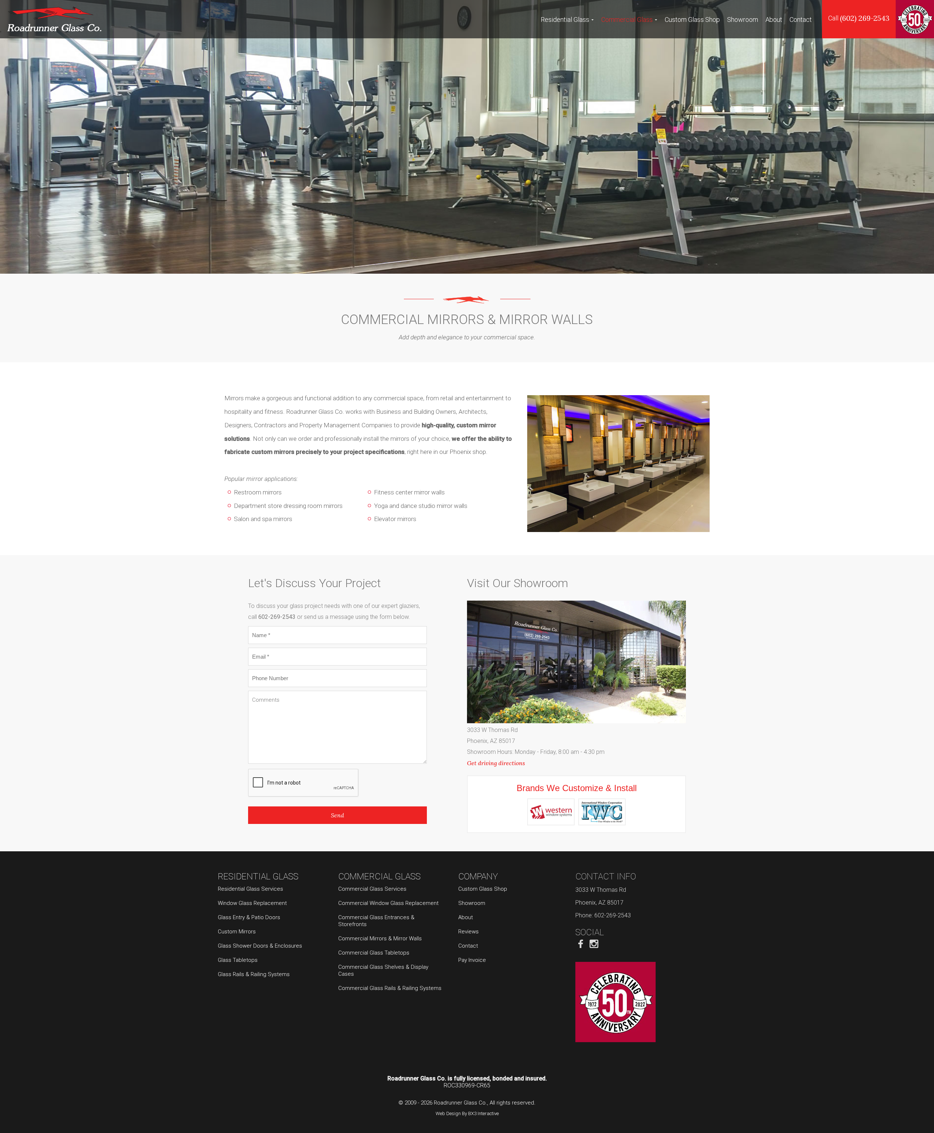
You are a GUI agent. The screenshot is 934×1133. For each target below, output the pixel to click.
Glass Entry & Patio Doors (249, 917)
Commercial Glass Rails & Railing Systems (389, 988)
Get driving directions (496, 763)
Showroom (742, 19)
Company (478, 876)
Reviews (468, 931)
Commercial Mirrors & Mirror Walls (380, 938)
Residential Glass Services (250, 889)
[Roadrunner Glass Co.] (54, 19)
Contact (801, 19)
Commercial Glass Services (372, 889)
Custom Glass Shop (692, 19)
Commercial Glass (627, 19)
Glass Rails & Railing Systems (254, 974)
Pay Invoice (472, 960)
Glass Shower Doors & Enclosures (260, 946)
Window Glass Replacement (252, 903)
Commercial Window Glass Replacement (388, 903)
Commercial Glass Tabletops (373, 952)
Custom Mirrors (237, 931)
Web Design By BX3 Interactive (467, 1113)
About (773, 19)
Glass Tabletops (238, 960)
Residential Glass (565, 19)
